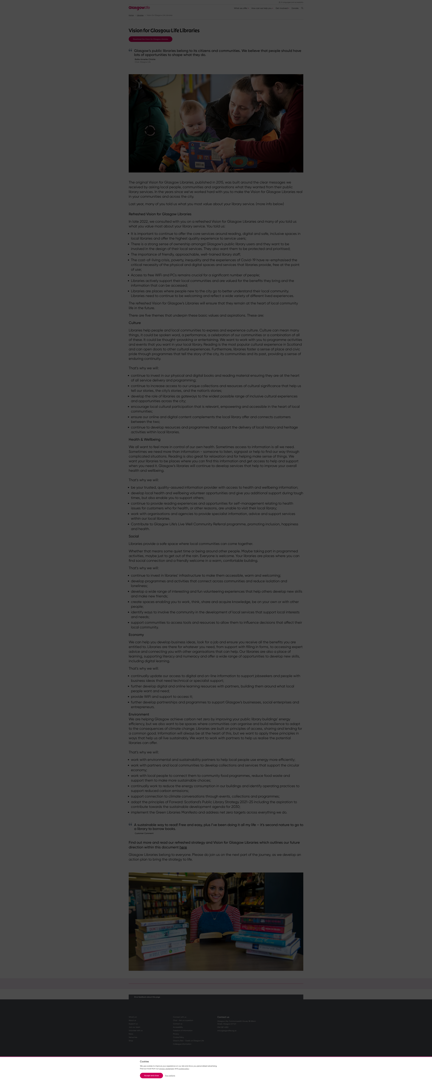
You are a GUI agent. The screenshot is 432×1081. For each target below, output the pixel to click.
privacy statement (166, 1069)
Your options (170, 1075)
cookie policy (183, 1069)
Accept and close (151, 1075)
